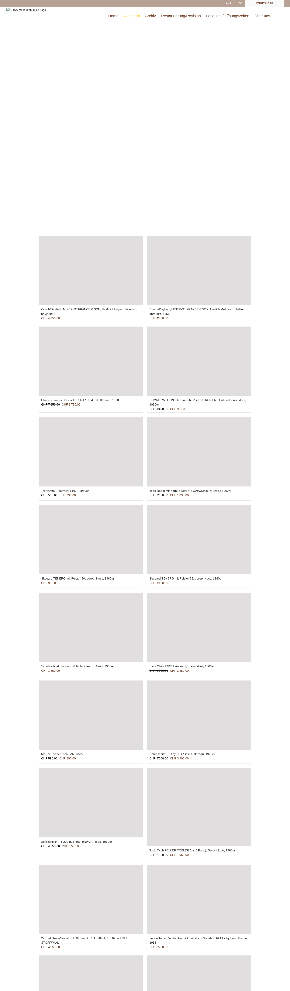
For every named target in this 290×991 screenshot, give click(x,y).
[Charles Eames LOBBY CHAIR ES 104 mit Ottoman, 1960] (91, 361)
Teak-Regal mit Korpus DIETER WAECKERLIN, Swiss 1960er (190, 490)
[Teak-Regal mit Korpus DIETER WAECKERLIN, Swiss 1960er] (199, 451)
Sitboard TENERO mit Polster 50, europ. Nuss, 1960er (77, 578)
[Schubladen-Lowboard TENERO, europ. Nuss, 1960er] (91, 627)
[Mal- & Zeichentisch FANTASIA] (91, 715)
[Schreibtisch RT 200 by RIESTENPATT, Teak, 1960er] (91, 802)
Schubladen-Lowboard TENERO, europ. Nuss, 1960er (77, 666)
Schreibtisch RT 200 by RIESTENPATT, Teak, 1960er (76, 841)
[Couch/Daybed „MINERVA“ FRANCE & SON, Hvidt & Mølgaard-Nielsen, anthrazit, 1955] (199, 270)
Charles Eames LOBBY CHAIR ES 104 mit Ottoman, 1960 (80, 400)
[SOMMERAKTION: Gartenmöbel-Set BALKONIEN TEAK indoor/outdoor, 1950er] (199, 361)
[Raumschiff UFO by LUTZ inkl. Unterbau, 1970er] (199, 715)
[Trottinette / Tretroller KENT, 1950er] (91, 451)
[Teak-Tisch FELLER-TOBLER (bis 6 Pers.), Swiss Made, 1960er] (199, 807)
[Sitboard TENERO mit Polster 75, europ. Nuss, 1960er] (199, 539)
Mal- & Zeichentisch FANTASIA (62, 754)
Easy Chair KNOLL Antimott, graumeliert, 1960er (181, 666)
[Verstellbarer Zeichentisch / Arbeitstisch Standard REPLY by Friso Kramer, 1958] (199, 899)
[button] (276, 16)
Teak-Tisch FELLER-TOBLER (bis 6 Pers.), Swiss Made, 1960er (192, 850)
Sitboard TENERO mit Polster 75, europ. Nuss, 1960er (185, 578)
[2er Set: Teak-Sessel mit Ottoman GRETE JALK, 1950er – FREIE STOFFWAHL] (91, 899)
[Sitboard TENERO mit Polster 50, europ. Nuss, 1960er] (91, 539)
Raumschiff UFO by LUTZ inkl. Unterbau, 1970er (182, 754)
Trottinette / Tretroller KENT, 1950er (65, 490)
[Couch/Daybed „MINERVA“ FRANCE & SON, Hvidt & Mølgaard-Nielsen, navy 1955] (91, 270)
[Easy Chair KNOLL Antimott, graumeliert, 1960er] (199, 627)
